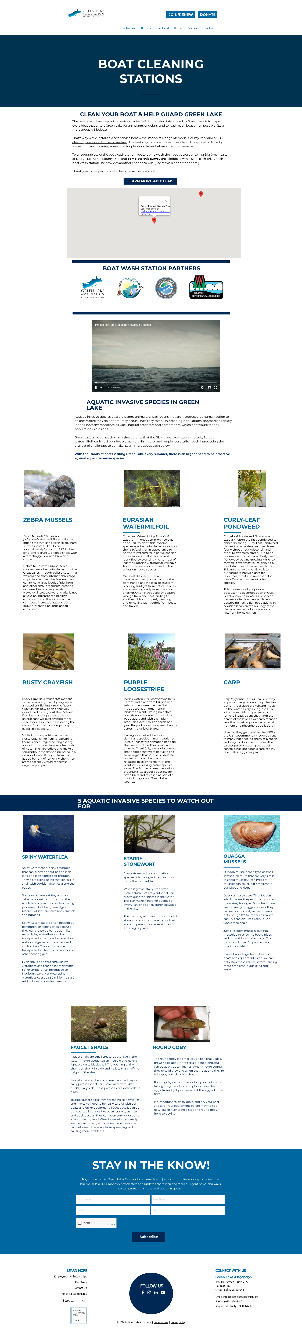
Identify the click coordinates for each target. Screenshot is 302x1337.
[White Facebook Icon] (142, 1292)
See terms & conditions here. (177, 163)
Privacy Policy (178, 1322)
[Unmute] (102, 387)
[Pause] (96, 387)
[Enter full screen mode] (215, 387)
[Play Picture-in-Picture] (209, 387)
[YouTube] (162, 1292)
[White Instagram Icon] (149, 1292)
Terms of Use (161, 1322)
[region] (151, 1293)
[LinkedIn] (156, 1292)
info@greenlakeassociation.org (240, 1297)
